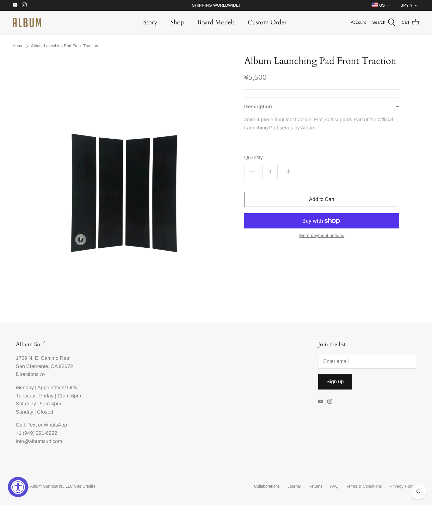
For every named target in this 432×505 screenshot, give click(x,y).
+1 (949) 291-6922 (36, 433)
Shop (177, 22)
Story (150, 22)
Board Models (216, 22)
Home (18, 45)
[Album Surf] (27, 22)
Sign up (335, 381)
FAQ (334, 486)
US (381, 5)
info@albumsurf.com (39, 441)
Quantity (253, 157)
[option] (124, 177)
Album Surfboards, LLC (51, 486)
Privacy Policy (403, 486)
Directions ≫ (30, 374)
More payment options (321, 235)
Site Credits (85, 486)
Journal (294, 486)
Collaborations (267, 486)
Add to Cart (321, 199)
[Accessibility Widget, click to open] (18, 487)
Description (258, 106)
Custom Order (267, 22)
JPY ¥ (406, 5)
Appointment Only (57, 387)
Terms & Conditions (364, 486)
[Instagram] (24, 5)
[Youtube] (15, 5)
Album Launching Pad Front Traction (64, 45)
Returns (315, 486)
